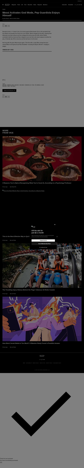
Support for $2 (43, 240)
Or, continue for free (43, 247)
